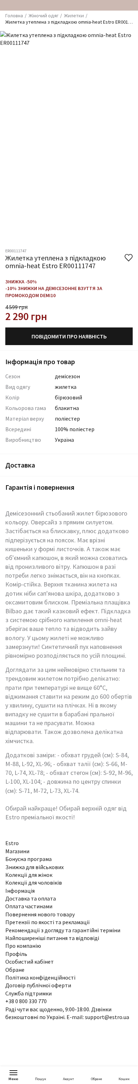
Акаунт (68, 1079)
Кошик (124, 1079)
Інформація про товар (40, 361)
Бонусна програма (28, 858)
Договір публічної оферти (38, 985)
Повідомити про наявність (69, 336)
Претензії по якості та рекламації (47, 922)
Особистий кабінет (29, 961)
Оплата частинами (28, 906)
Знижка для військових (34, 867)
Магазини (17, 851)
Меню (13, 1079)
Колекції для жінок (28, 874)
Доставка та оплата (30, 898)
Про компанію (23, 945)
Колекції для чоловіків (33, 882)
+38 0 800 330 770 (26, 1001)
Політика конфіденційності (40, 977)
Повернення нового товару (40, 914)
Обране (96, 1079)
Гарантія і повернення (39, 487)
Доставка (20, 464)
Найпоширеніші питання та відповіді (52, 937)
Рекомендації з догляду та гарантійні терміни (62, 930)
